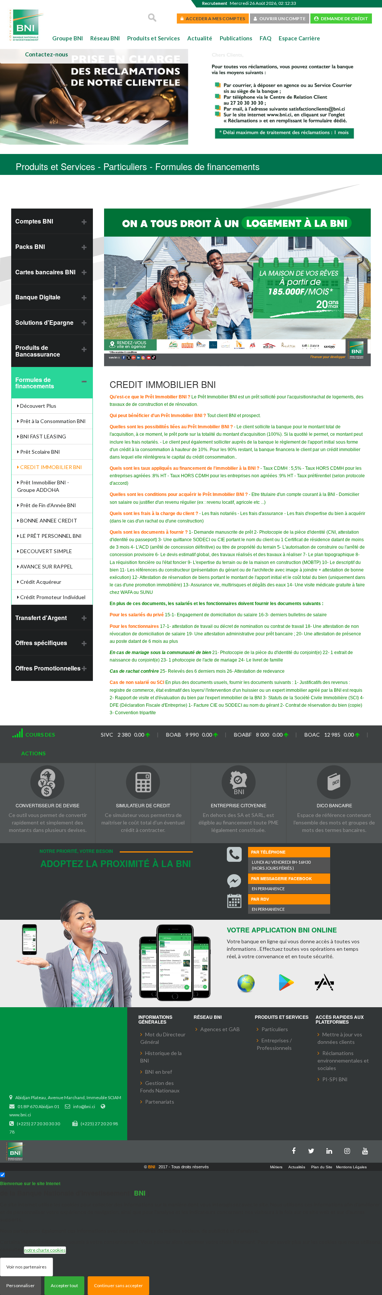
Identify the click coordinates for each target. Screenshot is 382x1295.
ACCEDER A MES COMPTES (214, 18)
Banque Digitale (37, 297)
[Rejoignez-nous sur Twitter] (313, 1149)
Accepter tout (64, 1285)
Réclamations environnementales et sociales (343, 1060)
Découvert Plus (37, 406)
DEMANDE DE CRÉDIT (343, 18)
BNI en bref (158, 1072)
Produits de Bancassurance (37, 350)
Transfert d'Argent (41, 617)
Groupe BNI (67, 38)
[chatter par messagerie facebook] (234, 881)
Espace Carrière (299, 38)
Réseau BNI (105, 38)
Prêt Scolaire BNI (39, 451)
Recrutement (214, 3)
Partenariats (159, 1101)
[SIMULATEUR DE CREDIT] (143, 782)
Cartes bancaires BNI (45, 272)
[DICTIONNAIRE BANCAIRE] (334, 782)
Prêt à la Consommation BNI (52, 421)
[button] (17, 98)
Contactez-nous (46, 54)
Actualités (296, 1167)
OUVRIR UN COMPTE (281, 18)
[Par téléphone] (234, 854)
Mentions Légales (351, 1167)
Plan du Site (321, 1167)
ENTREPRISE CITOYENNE (238, 805)
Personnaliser (20, 1285)
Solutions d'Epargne (44, 322)
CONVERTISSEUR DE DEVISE (47, 805)
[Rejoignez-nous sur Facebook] (295, 1149)
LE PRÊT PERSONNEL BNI (50, 536)
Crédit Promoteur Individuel (52, 597)
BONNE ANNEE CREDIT (48, 520)
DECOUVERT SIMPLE (45, 551)
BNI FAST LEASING (42, 436)
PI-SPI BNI (335, 1079)
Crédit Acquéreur (40, 582)
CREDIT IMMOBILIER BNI (50, 467)
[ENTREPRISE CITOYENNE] (239, 782)
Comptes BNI (34, 221)
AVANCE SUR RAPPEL (46, 566)
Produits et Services (153, 38)
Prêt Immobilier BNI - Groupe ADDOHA (43, 486)
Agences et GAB (220, 1029)
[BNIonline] (246, 983)
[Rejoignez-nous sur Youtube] (367, 1149)
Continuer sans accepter (118, 1285)
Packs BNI (30, 246)
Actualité (199, 38)
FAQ (265, 38)
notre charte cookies (45, 1250)
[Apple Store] (326, 983)
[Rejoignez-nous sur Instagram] (349, 1149)
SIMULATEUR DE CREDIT (143, 805)
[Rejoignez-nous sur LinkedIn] (331, 1149)
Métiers (276, 1167)
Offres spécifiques (41, 642)
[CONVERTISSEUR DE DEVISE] (48, 782)
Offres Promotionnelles (48, 668)
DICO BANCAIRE (334, 805)
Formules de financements (34, 383)
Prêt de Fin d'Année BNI (47, 505)
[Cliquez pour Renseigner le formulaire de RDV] (234, 902)
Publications (236, 38)
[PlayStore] (286, 983)
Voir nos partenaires (26, 1267)
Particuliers (275, 1029)
